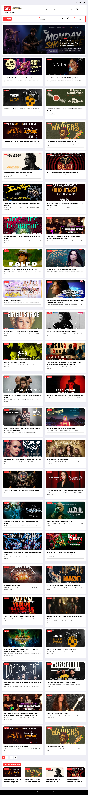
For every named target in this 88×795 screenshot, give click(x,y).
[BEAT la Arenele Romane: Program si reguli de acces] (65, 161)
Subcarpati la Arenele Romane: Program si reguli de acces (21, 490)
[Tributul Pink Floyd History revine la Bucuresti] (22, 66)
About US (69, 10)
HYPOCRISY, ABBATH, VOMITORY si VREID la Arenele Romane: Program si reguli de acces (21, 650)
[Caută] (77, 9)
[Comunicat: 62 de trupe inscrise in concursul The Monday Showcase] (44, 39)
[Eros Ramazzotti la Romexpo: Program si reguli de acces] (65, 574)
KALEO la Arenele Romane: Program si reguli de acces (20, 269)
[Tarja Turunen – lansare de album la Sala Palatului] (65, 258)
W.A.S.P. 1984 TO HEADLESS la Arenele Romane (19, 616)
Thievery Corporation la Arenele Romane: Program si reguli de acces (65, 110)
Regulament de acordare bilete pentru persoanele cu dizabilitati (40, 792)
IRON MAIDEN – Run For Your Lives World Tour (61, 553)
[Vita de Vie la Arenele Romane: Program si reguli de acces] (22, 97)
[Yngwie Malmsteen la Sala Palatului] (65, 702)
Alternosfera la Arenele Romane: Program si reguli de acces (17, 18)
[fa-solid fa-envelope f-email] (84, 2)
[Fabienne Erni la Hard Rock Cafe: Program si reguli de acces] (22, 448)
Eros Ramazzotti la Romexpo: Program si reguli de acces (64, 585)
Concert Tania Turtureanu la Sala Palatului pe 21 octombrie (64, 78)
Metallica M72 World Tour (12, 585)
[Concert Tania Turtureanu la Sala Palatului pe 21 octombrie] (65, 66)
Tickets (56, 10)
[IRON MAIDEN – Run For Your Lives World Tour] (65, 541)
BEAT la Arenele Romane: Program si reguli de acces (62, 173)
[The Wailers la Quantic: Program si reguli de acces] (65, 130)
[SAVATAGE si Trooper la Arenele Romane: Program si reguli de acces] (22, 192)
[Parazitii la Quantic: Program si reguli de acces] (65, 671)
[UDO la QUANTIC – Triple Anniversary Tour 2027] (65, 510)
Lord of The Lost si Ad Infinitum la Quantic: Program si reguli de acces (22, 683)
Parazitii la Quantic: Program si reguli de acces (61, 682)
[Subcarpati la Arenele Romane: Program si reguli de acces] (22, 479)
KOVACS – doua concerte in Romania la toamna (61, 331)
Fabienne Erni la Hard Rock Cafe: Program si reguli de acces (22, 459)
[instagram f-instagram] (77, 2)
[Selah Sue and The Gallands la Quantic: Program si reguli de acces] (22, 384)
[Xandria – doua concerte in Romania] (65, 448)
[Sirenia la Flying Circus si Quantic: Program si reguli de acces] (22, 510)
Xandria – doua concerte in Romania (58, 459)
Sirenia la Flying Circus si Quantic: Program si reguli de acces (21, 522)
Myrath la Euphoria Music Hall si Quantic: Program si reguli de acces (65, 617)
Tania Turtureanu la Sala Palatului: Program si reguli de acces (65, 490)
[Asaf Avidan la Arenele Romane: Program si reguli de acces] (65, 384)
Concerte (62, 38)
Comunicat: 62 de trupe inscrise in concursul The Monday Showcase (69, 43)
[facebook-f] (73, 2)
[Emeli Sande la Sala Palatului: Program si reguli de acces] (22, 320)
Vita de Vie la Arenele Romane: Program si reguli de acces (21, 109)
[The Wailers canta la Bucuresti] (65, 735)
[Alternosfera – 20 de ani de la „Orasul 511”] (22, 735)
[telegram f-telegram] (80, 2)
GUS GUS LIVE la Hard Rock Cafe (14, 362)
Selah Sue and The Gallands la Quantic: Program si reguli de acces (22, 396)
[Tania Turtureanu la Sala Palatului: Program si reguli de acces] (65, 479)
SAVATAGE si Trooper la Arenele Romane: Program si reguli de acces (22, 204)
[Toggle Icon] (84, 10)
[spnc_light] (81, 10)
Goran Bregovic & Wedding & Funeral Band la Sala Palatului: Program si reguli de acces (65, 301)
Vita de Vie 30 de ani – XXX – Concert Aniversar (62, 649)
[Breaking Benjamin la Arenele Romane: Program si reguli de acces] (22, 225)
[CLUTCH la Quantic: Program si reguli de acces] (65, 417)
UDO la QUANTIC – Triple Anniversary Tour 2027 (62, 521)
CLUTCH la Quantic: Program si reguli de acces (61, 428)
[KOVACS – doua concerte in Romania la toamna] (65, 320)
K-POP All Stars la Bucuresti (12, 300)
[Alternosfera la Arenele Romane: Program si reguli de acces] (22, 130)
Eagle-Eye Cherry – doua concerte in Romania (72, 18)
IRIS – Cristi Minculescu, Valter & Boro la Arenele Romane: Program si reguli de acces (22, 429)
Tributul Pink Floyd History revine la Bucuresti (18, 78)
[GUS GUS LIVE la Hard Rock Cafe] (22, 351)
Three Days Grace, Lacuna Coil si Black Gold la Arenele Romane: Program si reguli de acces (63, 237)
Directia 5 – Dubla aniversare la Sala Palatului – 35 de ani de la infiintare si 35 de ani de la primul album (64, 363)
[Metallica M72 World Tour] (22, 574)
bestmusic (12, 784)
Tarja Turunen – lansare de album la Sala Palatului (62, 269)
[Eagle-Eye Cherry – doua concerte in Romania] (22, 161)
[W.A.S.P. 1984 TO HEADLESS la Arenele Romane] (22, 605)
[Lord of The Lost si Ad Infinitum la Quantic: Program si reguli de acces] (22, 671)
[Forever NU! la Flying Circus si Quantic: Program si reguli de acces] (22, 541)
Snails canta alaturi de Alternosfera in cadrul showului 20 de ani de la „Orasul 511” (65, 204)
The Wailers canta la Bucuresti (56, 746)
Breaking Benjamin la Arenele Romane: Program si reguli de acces (22, 237)
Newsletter (62, 10)
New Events (49, 10)
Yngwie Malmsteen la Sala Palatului (57, 713)
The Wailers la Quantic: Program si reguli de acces (46, 18)
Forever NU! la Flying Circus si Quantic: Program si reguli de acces (22, 553)
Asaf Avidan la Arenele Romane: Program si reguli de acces (65, 395)
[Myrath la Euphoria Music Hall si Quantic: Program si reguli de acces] (65, 605)
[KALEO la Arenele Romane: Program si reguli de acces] (22, 258)
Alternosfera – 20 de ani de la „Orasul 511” (17, 746)
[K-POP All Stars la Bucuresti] (22, 289)
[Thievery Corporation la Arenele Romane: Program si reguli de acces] (65, 97)
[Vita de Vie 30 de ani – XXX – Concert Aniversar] (65, 638)
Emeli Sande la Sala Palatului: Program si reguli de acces (21, 331)
